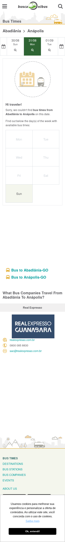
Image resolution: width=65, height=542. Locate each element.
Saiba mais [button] (33, 521)
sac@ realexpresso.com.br (26, 351)
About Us (10, 489)
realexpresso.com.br (22, 340)
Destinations (13, 464)
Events (8, 480)
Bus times (10, 458)
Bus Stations (13, 469)
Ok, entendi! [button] (32, 531)
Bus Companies (14, 475)
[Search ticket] (60, 6)
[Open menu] (4, 6)
